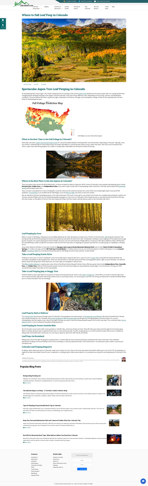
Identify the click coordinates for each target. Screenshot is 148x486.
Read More (28, 383)
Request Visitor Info (3, 27)
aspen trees (83, 94)
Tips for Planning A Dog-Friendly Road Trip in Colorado (42, 405)
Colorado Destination (36, 7)
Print (37, 84)
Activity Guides (67, 7)
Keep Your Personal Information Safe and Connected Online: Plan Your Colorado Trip (52, 420)
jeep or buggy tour (89, 275)
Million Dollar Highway (32, 264)
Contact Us (56, 459)
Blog (113, 6)
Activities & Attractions (57, 7)
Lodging (46, 6)
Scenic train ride (30, 316)
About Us (55, 461)
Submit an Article (58, 457)
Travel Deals (107, 7)
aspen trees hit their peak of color (47, 143)
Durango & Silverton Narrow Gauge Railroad (64, 318)
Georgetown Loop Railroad (93, 316)
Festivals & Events (77, 7)
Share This (28, 84)
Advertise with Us (58, 467)
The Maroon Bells (32, 251)
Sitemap (55, 465)
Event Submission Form (59, 463)
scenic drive (95, 258)
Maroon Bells (70, 193)
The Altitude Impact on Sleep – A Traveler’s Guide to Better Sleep (45, 390)
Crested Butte (33, 193)
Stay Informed (87, 7)
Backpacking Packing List (32, 376)
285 (106, 237)
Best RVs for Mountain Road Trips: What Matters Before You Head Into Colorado (50, 435)
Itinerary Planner (96, 7)
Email (44, 84)
